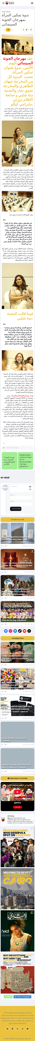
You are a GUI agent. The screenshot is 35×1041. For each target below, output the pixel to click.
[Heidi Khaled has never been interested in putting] (17, 930)
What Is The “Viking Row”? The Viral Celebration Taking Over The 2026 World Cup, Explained (17, 617)
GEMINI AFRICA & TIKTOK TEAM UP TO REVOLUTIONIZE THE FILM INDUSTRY (25, 461)
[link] (31, 29)
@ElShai (17, 803)
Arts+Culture (6, 12)
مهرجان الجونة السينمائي (18, 61)
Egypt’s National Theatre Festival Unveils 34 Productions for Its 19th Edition (17, 565)
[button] (3, 3)
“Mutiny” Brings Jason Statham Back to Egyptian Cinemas (16, 766)
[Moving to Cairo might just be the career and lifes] (17, 888)
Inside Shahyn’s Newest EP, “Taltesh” (14, 739)
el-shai (5, 477)
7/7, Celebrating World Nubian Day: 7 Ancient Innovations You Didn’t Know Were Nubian (16, 591)
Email (12, 501)
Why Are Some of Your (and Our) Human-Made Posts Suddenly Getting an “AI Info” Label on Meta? (17, 710)
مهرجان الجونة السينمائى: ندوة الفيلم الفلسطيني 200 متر (9, 460)
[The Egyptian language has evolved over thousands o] (17, 973)
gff (4, 443)
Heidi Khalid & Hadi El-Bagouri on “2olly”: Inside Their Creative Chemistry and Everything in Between (17, 657)
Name (12, 495)
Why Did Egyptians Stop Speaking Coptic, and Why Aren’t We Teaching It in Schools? (17, 539)
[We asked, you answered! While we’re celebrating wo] (17, 846)
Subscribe (17, 807)
